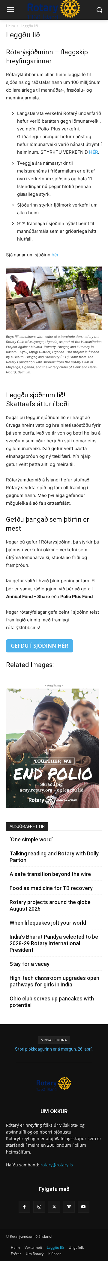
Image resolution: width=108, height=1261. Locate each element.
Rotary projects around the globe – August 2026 (52, 905)
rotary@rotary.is (56, 1165)
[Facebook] (24, 1207)
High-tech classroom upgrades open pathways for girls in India (54, 981)
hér (55, 255)
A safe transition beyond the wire (50, 874)
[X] (54, 1207)
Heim (10, 25)
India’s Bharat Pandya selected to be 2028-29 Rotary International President (54, 943)
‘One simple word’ (31, 839)
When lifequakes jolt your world (48, 923)
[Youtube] (83, 1207)
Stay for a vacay (30, 964)
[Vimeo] (69, 1207)
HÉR (93, 152)
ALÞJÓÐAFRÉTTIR (27, 826)
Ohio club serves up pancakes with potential (52, 1001)
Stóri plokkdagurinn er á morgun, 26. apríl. (54, 1049)
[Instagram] (39, 1207)
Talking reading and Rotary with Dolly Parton (54, 856)
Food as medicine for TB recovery (51, 888)
